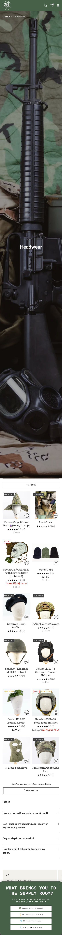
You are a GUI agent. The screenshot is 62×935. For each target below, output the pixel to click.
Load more (31, 791)
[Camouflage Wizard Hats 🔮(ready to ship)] (16, 505)
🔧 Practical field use (31, 927)
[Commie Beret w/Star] (16, 606)
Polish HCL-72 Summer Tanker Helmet (45, 672)
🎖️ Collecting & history (31, 915)
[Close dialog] (59, 884)
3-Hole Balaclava (16, 768)
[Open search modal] (45, 5)
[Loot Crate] (46, 505)
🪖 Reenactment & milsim (31, 908)
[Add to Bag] (26, 712)
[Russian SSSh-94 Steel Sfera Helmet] (46, 702)
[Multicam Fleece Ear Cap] (46, 750)
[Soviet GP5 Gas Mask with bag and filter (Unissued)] (16, 552)
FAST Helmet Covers (45, 624)
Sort (33, 485)
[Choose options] (26, 562)
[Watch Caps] (46, 552)
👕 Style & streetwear (31, 921)
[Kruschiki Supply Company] (7, 5)
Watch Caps (45, 570)
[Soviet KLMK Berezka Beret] (16, 702)
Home (6, 17)
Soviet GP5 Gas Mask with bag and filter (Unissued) (16, 573)
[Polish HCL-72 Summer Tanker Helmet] (46, 651)
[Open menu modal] (58, 5)
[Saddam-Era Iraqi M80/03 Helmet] (16, 651)
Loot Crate (45, 523)
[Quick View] (26, 515)
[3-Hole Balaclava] (16, 750)
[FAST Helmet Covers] (46, 606)
